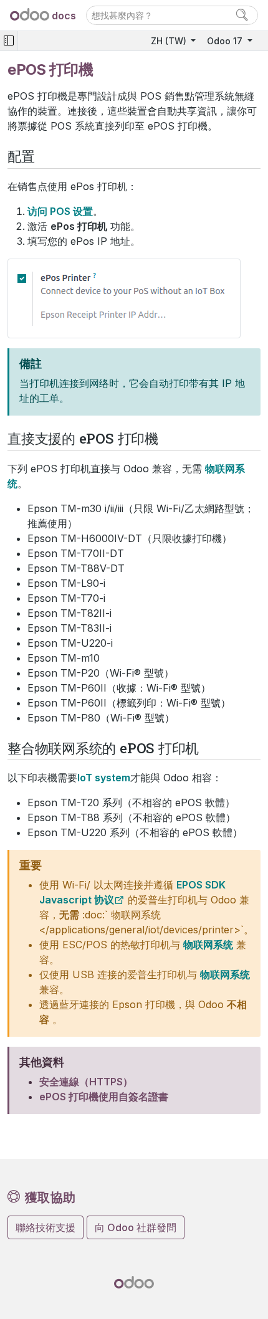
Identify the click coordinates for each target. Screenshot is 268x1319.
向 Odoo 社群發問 (135, 1227)
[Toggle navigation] (8, 40)
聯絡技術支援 (45, 1227)
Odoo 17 (226, 41)
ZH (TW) (170, 41)
